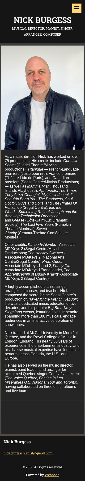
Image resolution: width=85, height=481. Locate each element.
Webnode (52, 475)
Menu (76, 8)
